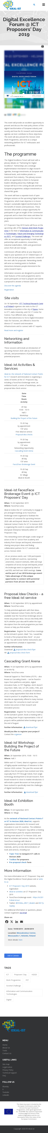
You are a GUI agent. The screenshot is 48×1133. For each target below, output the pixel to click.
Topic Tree (14, 854)
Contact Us (6, 1053)
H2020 (34, 974)
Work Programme (13, 980)
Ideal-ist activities (16, 891)
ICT (7, 974)
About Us (6, 1048)
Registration (9, 290)
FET (27, 980)
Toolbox (12, 859)
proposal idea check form (20, 652)
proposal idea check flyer (26, 649)
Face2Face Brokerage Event (24, 464)
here (20, 940)
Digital (8, 999)
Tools (4, 1050)
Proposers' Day (20, 974)
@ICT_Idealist (29, 903)
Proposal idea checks (24, 434)
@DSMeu (19, 903)
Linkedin (5, 1095)
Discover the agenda (12, 285)
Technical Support (9, 1073)
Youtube (5, 1092)
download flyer (32, 727)
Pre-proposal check (17, 862)
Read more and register (13, 330)
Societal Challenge (13, 985)
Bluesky (5, 1086)
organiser (18, 734)
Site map (5, 1064)
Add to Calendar (13, 956)
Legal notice (7, 1067)
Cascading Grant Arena (24, 451)
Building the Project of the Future (24, 418)
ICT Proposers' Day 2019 (19, 886)
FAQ (4, 1075)
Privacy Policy (7, 1070)
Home (4, 1045)
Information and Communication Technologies (19, 992)
